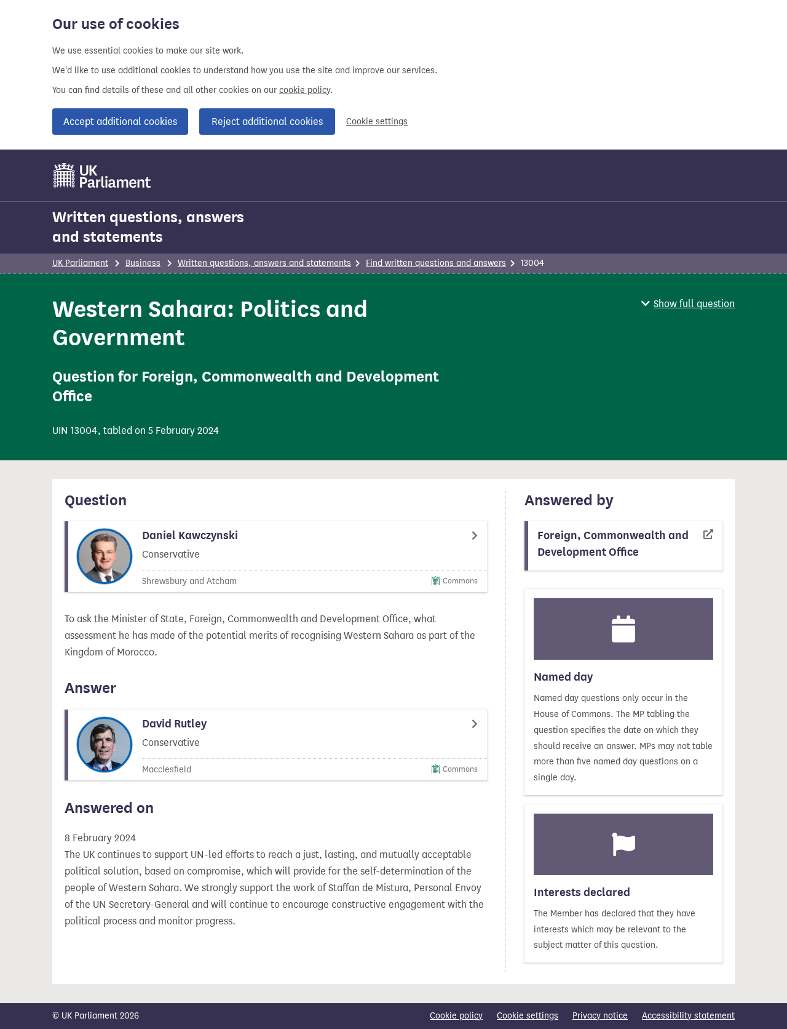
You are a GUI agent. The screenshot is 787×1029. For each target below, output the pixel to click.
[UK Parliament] (102, 175)
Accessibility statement (688, 1016)
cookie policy (304, 90)
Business (142, 263)
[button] (688, 303)
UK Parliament (80, 263)
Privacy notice (600, 1016)
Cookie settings (377, 121)
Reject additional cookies (267, 121)
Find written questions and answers (436, 263)
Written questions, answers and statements (148, 227)
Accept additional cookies (120, 121)
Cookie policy (456, 1016)
